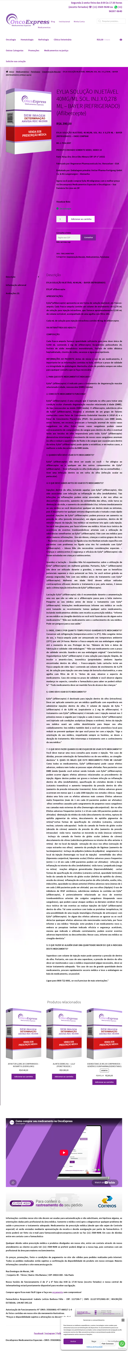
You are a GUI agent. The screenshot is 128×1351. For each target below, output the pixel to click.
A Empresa (42, 21)
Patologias (35, 71)
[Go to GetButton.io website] (122, 1348)
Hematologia (27, 39)
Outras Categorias (14, 50)
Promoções (33, 50)
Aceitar (73, 1341)
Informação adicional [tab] (16, 285)
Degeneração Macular (51, 71)
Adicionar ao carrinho (81, 219)
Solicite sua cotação (16, 61)
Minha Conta (79, 21)
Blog (53, 21)
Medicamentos (44, 27)
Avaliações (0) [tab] (13, 293)
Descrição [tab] (10, 276)
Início (11, 71)
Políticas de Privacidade (94, 1347)
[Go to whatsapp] (122, 1344)
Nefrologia (43, 39)
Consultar (88, 237)
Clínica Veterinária (62, 39)
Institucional (64, 21)
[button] (123, 1320)
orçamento (57, 1292)
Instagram (50, 1333)
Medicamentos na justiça (56, 50)
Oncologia (11, 39)
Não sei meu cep (63, 242)
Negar (94, 1341)
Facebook (38, 1333)
